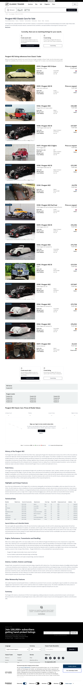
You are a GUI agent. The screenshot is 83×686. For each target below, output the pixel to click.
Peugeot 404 (33, 401)
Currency (32, 646)
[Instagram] (59, 658)
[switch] (37, 683)
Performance (34, 20)
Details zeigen (68, 683)
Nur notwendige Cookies (72, 670)
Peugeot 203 (9, 398)
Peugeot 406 (57, 396)
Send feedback (41, 613)
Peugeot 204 (9, 399)
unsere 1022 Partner (25, 667)
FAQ (18, 662)
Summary (47, 20)
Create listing (53, 45)
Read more (7, 27)
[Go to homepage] (14, 4)
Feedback (19, 660)
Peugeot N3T (9, 388)
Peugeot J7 (56, 401)
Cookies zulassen (72, 666)
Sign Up (40, 433)
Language (7, 646)
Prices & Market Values (10, 20)
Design (39, 20)
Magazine (47, 4)
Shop (31, 657)
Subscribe (74, 633)
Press (6, 662)
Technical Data (28, 20)
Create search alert (72, 10)
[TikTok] (63, 658)
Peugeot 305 (33, 398)
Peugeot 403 (33, 399)
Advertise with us (34, 660)
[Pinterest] (54, 658)
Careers (7, 660)
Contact (19, 657)
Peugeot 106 (9, 396)
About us (7, 657)
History (17, 20)
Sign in (75, 4)
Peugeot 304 (33, 396)
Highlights (22, 20)
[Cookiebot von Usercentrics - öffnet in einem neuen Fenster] (8, 683)
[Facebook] (46, 658)
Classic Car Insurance (35, 662)
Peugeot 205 (9, 401)
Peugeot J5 (56, 399)
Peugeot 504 (57, 398)
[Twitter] (50, 658)
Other (43, 20)
